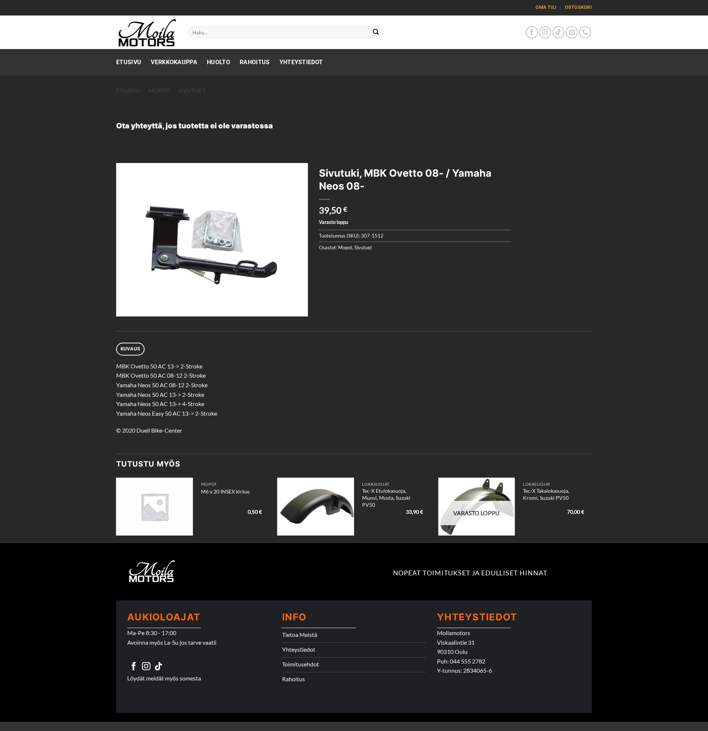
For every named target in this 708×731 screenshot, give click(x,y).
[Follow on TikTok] (558, 32)
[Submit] (376, 32)
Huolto (218, 62)
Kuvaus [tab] (130, 348)
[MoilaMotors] (146, 32)
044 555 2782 (467, 661)
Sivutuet (192, 90)
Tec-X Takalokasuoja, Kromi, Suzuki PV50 (546, 494)
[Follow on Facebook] (532, 32)
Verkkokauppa (174, 62)
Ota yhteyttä (139, 125)
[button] (126, 307)
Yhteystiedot (301, 62)
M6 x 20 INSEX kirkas (225, 491)
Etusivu (128, 62)
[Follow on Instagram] (545, 32)
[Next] (591, 509)
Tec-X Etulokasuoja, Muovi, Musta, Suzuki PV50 (386, 497)
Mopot (159, 90)
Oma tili (545, 7)
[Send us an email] (572, 32)
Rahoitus (255, 62)
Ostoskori (578, 7)
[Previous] (116, 509)
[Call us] (585, 32)
